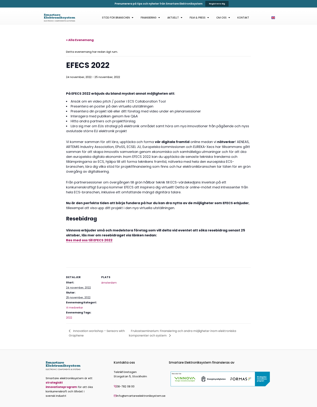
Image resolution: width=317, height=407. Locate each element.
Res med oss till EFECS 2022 (89, 240)
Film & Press (197, 17)
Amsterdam (109, 283)
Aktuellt (173, 17)
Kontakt (243, 17)
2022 (69, 317)
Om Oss (221, 17)
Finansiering (148, 17)
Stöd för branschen (116, 17)
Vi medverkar (74, 307)
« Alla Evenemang (80, 40)
